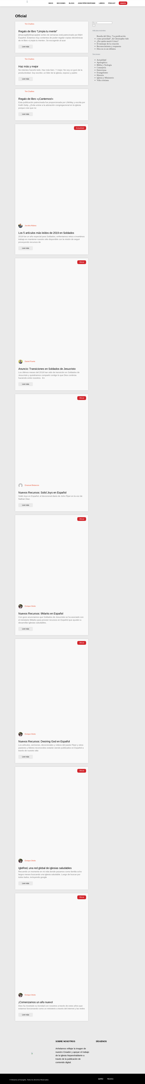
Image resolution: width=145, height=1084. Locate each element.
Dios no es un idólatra (106, 49)
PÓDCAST (111, 3)
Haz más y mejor (28, 66)
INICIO (51, 3)
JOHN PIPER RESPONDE (86, 3)
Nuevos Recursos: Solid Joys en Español (42, 492)
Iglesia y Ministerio (105, 78)
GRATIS (123, 3)
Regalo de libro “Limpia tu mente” (37, 31)
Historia (100, 75)
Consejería (101, 67)
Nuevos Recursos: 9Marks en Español (40, 613)
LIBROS (102, 3)
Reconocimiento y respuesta (109, 46)
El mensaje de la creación (108, 44)
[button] (138, 3)
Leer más (25, 47)
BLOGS (71, 3)
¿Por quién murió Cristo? (107, 41)
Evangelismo (102, 72)
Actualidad (101, 60)
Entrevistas (101, 70)
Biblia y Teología (104, 65)
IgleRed (100, 1079)
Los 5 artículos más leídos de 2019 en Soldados (46, 232)
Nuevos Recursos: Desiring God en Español (44, 741)
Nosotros (110, 1079)
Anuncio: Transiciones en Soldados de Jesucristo (47, 368)
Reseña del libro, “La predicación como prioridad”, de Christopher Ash (113, 37)
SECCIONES (61, 3)
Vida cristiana (103, 80)
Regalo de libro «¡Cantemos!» (35, 98)
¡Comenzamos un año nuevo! (35, 1002)
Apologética (102, 62)
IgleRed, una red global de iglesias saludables (45, 868)
